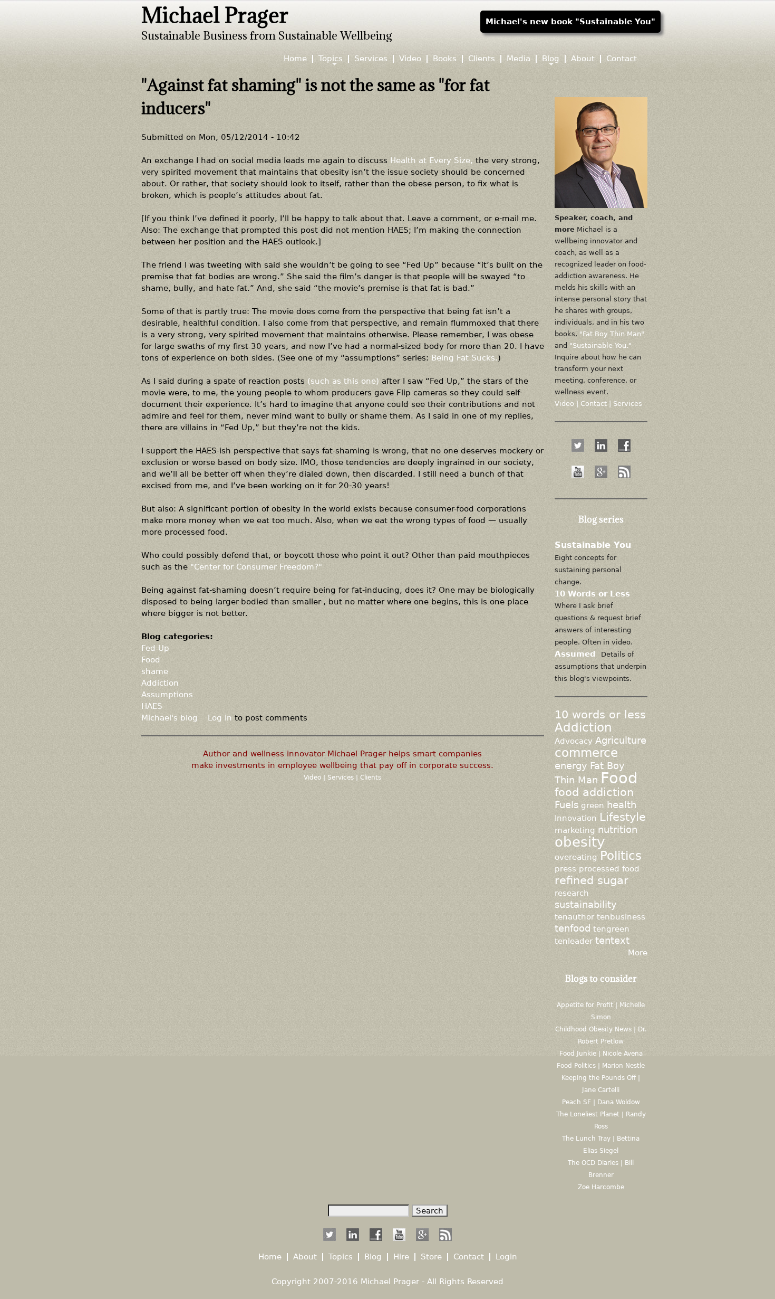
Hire (401, 1257)
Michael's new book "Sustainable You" (570, 21)
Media (518, 59)
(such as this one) (343, 380)
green (592, 805)
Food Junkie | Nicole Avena (601, 1053)
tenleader (574, 940)
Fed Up (155, 647)
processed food (609, 868)
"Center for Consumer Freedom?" (256, 566)
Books (445, 59)
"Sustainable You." (600, 345)
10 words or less (600, 714)
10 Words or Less (592, 593)
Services (341, 777)
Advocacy (574, 740)
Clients (370, 777)
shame (154, 671)
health (621, 805)
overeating (576, 856)
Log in (220, 717)
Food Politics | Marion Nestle (601, 1065)
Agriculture (620, 740)
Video (313, 777)
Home (295, 59)
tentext (612, 940)
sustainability (586, 904)
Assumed (575, 653)
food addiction (594, 792)
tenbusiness (621, 916)
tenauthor (574, 916)
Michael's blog (169, 717)
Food (150, 659)
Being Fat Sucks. (464, 357)
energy (571, 766)
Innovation (576, 817)
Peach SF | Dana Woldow (601, 1102)
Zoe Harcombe (601, 1187)
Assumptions (167, 694)
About (583, 59)
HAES (151, 705)
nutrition (617, 829)
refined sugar (591, 880)
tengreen (611, 928)
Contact (621, 59)
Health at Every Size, (431, 160)
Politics (621, 855)
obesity (580, 841)
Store (431, 1257)
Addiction (160, 682)
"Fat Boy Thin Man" (611, 334)
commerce (586, 752)
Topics (330, 59)
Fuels (566, 805)
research (572, 892)
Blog (550, 59)
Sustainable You (593, 545)
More (637, 952)
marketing (575, 830)
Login (506, 1257)
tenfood (572, 928)
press (565, 868)
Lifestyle (622, 817)
